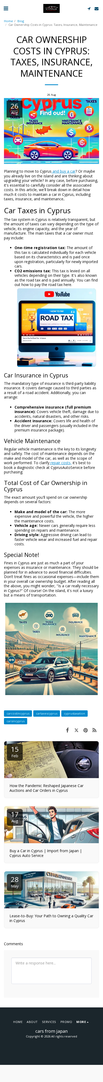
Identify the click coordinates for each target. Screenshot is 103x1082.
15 (15, 751)
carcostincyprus (18, 713)
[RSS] (94, 730)
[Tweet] (76, 730)
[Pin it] (85, 730)
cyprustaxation (74, 713)
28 (15, 882)
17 (15, 816)
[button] (5, 8)
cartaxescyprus (46, 713)
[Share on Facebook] (67, 730)
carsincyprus (16, 721)
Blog (20, 21)
